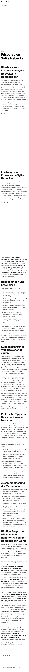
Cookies (5, 654)
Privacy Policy (6, 655)
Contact (4, 657)
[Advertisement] (14, 27)
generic (3, 51)
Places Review (6, 2)
